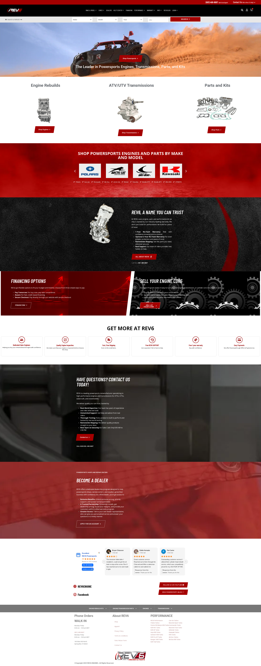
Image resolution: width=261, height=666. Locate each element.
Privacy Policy (118, 631)
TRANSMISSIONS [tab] (163, 608)
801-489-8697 (143, 263)
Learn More (21, 354)
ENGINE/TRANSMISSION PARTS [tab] (123, 608)
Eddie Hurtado (145, 550)
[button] (242, 10)
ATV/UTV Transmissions (131, 85)
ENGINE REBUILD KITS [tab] (96, 608)
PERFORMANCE (138, 10)
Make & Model (90, 10)
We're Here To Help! (243, 2)
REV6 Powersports (89, 556)
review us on (87, 569)
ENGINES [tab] (146, 608)
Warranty (150, 10)
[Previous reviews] (104, 561)
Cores (101, 10)
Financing (129, 10)
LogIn (174, 10)
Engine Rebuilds (45, 85)
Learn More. (65, 354)
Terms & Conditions (121, 636)
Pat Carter (170, 550)
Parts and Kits (217, 85)
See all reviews (87, 565)
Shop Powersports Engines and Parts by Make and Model (130, 155)
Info (158, 10)
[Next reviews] (186, 561)
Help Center (117, 10)
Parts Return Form (120, 640)
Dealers (109, 10)
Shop (116, 622)
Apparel (116, 626)
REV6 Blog (167, 10)
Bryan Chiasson (118, 550)
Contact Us (118, 645)
